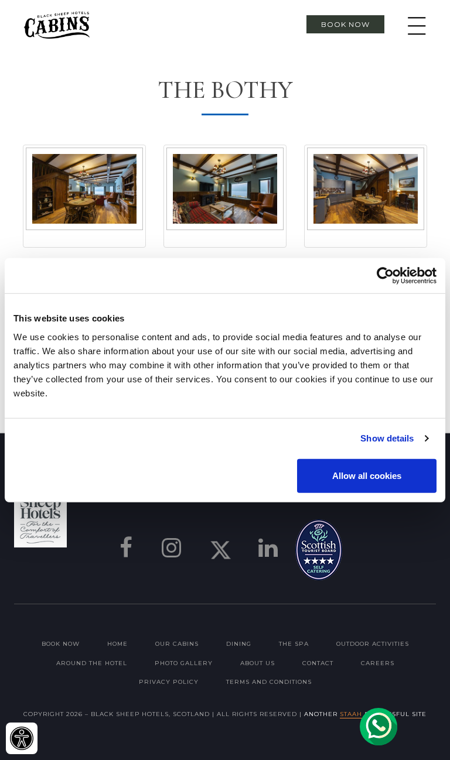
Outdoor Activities (372, 644)
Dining (238, 644)
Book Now (345, 24)
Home (117, 644)
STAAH (351, 714)
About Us (257, 663)
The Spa (294, 644)
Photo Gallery (184, 663)
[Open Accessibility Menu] (22, 738)
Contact (317, 663)
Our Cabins (177, 644)
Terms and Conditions (269, 682)
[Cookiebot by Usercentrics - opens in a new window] (385, 276)
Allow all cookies (366, 475)
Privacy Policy (169, 682)
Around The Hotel (91, 663)
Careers (377, 663)
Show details (387, 438)
